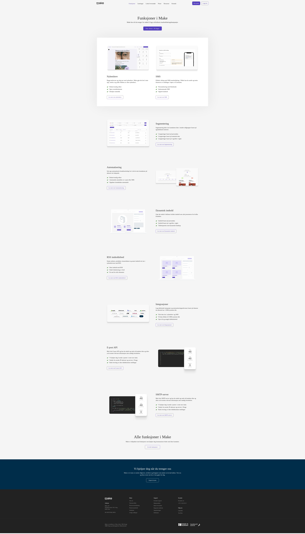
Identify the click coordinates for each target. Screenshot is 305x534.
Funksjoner (132, 3)
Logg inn (205, 3)
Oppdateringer (157, 510)
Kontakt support (158, 500)
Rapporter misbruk (158, 508)
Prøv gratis (196, 3)
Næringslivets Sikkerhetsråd (119, 526)
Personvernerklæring (134, 505)
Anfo (119, 524)
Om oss (131, 500)
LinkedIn (180, 510)
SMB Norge (108, 526)
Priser (159, 3)
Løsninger (140, 3)
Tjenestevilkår (132, 503)
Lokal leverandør (151, 3)
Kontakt (174, 3)
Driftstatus (156, 512)
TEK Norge (124, 524)
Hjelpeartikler (157, 503)
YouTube (180, 513)
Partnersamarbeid (133, 508)
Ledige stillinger (133, 512)
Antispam (131, 510)
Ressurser (166, 3)
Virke (116, 524)
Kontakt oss (181, 500)
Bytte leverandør (158, 505)
